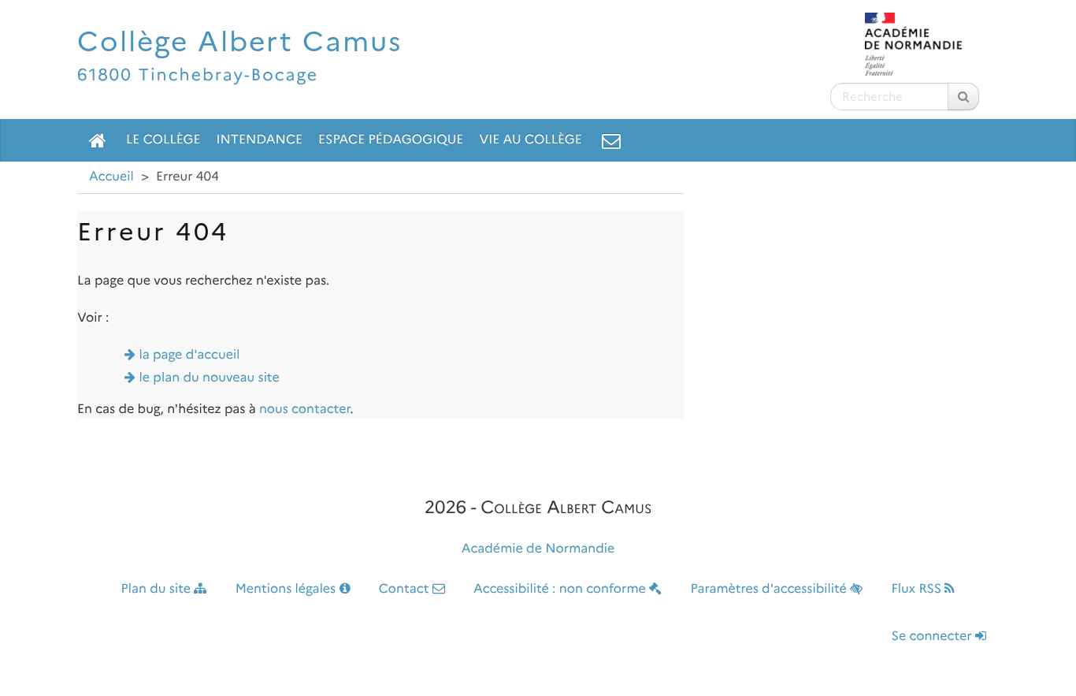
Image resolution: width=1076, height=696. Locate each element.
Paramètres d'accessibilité (771, 589)
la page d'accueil (189, 355)
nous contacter (304, 409)
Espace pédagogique (390, 139)
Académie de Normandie (538, 549)
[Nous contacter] (611, 140)
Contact (405, 589)
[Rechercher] (963, 96)
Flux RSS (917, 589)
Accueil (111, 176)
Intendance (259, 139)
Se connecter (933, 636)
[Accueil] (97, 140)
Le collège (163, 139)
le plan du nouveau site (209, 377)
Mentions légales (287, 589)
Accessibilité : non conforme (561, 589)
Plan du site (158, 589)
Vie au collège (530, 139)
